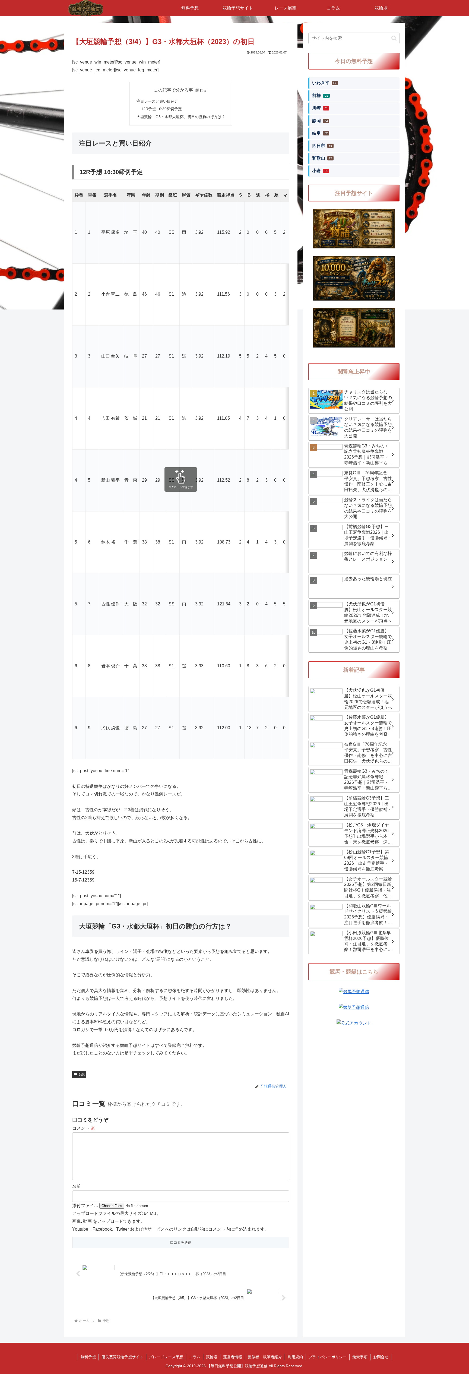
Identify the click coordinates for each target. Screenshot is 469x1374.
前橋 (320, 95)
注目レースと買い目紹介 (157, 101)
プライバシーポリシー (328, 1357)
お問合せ (380, 1357)
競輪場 (211, 1357)
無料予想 (88, 1357)
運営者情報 (232, 1357)
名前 (76, 1186)
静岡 (320, 120)
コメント (83, 1128)
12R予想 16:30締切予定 (161, 109)
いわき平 (324, 83)
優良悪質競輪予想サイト (122, 1357)
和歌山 (322, 158)
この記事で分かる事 (173, 90)
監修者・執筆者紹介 (265, 1357)
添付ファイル (85, 1205)
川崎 (320, 108)
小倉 (320, 170)
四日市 (322, 145)
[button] (394, 38)
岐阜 (320, 133)
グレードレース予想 (166, 1357)
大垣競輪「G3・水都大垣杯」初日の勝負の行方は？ (181, 117)
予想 (81, 1074)
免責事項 (359, 1357)
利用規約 (295, 1357)
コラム (194, 1357)
